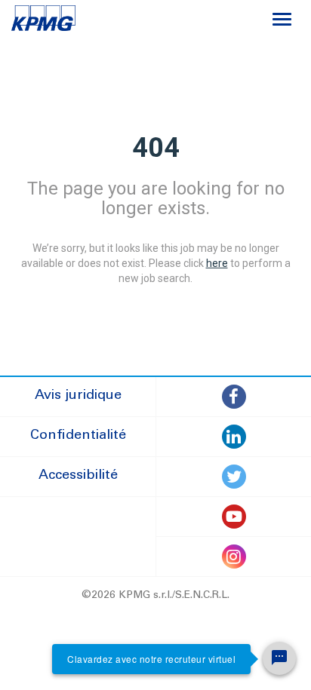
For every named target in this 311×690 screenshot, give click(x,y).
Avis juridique (78, 396)
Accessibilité (78, 476)
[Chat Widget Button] (279, 658)
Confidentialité (78, 436)
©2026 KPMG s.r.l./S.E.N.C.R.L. (155, 595)
